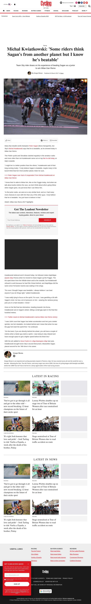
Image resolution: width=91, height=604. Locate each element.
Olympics (34, 560)
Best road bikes (55, 551)
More (84, 10)
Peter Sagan (33, 146)
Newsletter (54, 140)
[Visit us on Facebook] (82, 3)
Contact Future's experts (35, 578)
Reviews (25, 10)
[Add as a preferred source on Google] (45, 591)
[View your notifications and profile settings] (15, 4)
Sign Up (17, 584)
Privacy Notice (10, 226)
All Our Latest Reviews (77, 551)
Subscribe (81, 6)
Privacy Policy (23, 590)
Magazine (65, 10)
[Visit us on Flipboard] (87, 3)
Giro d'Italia (34, 554)
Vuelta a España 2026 (42, 16)
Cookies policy (38, 581)
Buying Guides (36, 10)
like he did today (49, 158)
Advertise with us (51, 581)
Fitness (47, 10)
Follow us (45, 140)
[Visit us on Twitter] (79, 3)
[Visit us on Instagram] (76, 3)
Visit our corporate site (68, 598)
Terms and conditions (53, 578)
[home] (4, 11)
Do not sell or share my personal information (45, 584)
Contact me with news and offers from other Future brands (17, 579)
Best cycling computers (57, 560)
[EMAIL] (14, 356)
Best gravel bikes (55, 554)
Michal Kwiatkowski (16, 148)
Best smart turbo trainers (58, 557)
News (8, 10)
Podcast (75, 10)
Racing (16, 10)
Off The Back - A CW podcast (63, 16)
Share (9, 140)
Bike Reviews (74, 554)
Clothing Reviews (75, 560)
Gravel (55, 10)
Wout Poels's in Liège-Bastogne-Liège (33, 341)
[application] (31, 254)
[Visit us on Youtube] (84, 3)
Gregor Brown (38, 73)
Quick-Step (9, 278)
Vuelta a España (36, 557)
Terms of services (27, 225)
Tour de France (36, 551)
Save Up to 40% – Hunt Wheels (21, 16)
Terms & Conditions (15, 592)
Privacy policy (68, 578)
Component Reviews (76, 557)
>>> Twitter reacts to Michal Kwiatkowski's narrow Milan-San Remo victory (31, 317)
